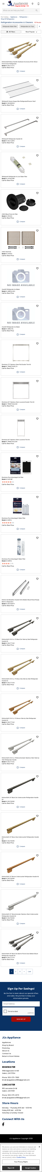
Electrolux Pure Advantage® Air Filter (12, 477)
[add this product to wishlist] (37, 40)
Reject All (11, 1168)
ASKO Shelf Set (6, 252)
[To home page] (18, 4)
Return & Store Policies (10, 1056)
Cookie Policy (21, 1157)
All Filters (12, 32)
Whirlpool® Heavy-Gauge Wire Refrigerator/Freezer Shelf (18, 101)
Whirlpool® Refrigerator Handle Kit (12, 139)
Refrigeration (23, 17)
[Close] (39, 1146)
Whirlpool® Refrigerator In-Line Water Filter (14, 176)
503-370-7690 (13, 1077)
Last (29, 971)
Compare (22, 71)
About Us (5, 1051)
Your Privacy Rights (21, 1162)
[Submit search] (36, 10)
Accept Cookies (30, 1168)
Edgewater (8, 1067)
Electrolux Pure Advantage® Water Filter (13, 518)
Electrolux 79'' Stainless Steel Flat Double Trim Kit (16, 364)
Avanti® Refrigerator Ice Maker (11, 289)
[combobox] (31, 31)
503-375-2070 (13, 1095)
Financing (6, 1048)
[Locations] (32, 3)
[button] (3, 3)
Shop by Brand (8, 1045)
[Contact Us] (38, 3)
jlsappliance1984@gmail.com (18, 1080)
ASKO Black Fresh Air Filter (10, 214)
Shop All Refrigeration (7, 19)
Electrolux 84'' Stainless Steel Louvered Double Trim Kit (18, 402)
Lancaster (8, 1084)
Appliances (13, 17)
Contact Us (6, 1053)
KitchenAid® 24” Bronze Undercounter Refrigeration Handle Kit (20, 876)
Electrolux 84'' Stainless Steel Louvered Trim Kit (16, 439)
